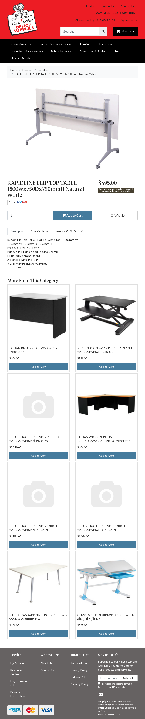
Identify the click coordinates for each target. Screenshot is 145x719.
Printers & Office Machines (56, 44)
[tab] (17, 231)
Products (91, 6)
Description (18, 231)
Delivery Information (17, 694)
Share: (13, 202)
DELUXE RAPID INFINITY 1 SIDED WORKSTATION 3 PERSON (101, 528)
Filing (116, 51)
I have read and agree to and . (115, 685)
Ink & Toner (106, 44)
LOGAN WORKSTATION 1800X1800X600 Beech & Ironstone (103, 439)
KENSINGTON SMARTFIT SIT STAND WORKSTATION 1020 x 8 (104, 350)
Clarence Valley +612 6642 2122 (95, 20)
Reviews (60, 231)
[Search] (103, 31)
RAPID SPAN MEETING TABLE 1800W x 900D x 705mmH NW (38, 617)
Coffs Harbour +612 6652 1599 (115, 13)
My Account (128, 20)
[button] (118, 215)
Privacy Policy (79, 670)
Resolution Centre (16, 672)
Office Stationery (20, 44)
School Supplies (61, 51)
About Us (109, 6)
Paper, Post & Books (92, 51)
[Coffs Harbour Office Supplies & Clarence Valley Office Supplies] (22, 19)
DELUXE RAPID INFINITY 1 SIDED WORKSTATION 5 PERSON (33, 528)
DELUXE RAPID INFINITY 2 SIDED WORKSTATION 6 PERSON (34, 439)
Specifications (39, 231)
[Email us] (101, 694)
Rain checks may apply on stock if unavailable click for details (116, 190)
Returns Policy (79, 677)
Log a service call (18, 683)
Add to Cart (74, 215)
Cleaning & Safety (21, 58)
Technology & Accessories (26, 51)
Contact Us (128, 6)
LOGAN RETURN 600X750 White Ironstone (33, 350)
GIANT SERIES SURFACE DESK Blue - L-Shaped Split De (106, 617)
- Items (126, 31)
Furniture (85, 44)
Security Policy (80, 684)
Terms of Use (79, 663)
